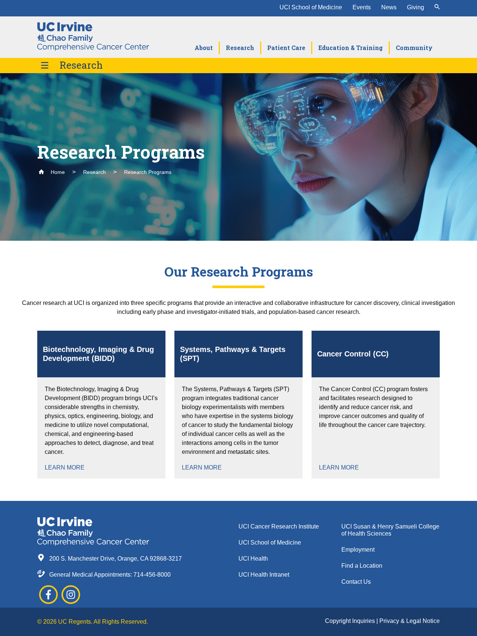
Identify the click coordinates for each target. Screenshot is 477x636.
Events (362, 7)
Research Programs (147, 172)
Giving (415, 7)
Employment (358, 549)
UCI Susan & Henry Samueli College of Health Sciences (390, 530)
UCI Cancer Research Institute (278, 526)
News (389, 7)
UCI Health (253, 558)
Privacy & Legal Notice (409, 621)
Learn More (65, 467)
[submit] (437, 7)
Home (57, 172)
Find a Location (361, 565)
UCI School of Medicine (310, 7)
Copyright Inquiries (350, 621)
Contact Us (356, 582)
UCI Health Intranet (263, 574)
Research (81, 65)
